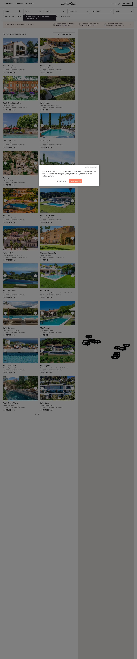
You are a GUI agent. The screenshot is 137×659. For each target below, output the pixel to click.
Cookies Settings (62, 181)
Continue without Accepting (91, 167)
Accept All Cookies (75, 181)
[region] (69, 175)
